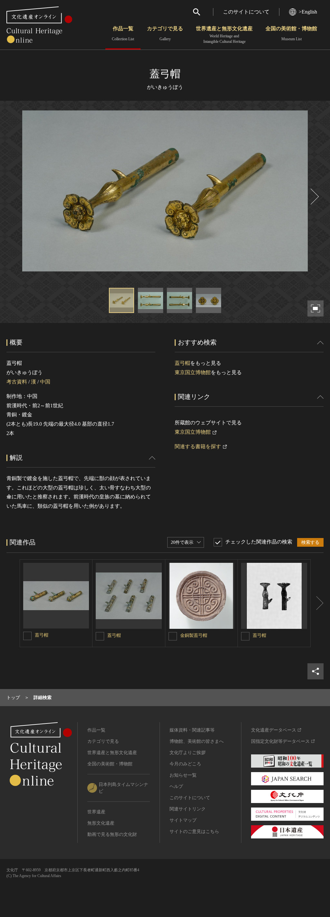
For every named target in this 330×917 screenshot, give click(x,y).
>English (308, 11)
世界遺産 (96, 811)
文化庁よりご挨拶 (188, 752)
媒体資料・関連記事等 (192, 730)
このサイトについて (246, 11)
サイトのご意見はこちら (194, 831)
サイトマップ (183, 820)
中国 (45, 381)
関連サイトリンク (188, 809)
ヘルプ (176, 786)
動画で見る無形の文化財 (112, 834)
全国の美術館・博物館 (291, 33)
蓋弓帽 (182, 363)
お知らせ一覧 (183, 775)
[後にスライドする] (314, 196)
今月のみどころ (185, 763)
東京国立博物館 (193, 372)
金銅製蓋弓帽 (193, 635)
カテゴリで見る (165, 33)
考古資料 (16, 381)
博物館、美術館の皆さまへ (197, 741)
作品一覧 (123, 33)
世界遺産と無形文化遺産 (224, 35)
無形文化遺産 (100, 823)
